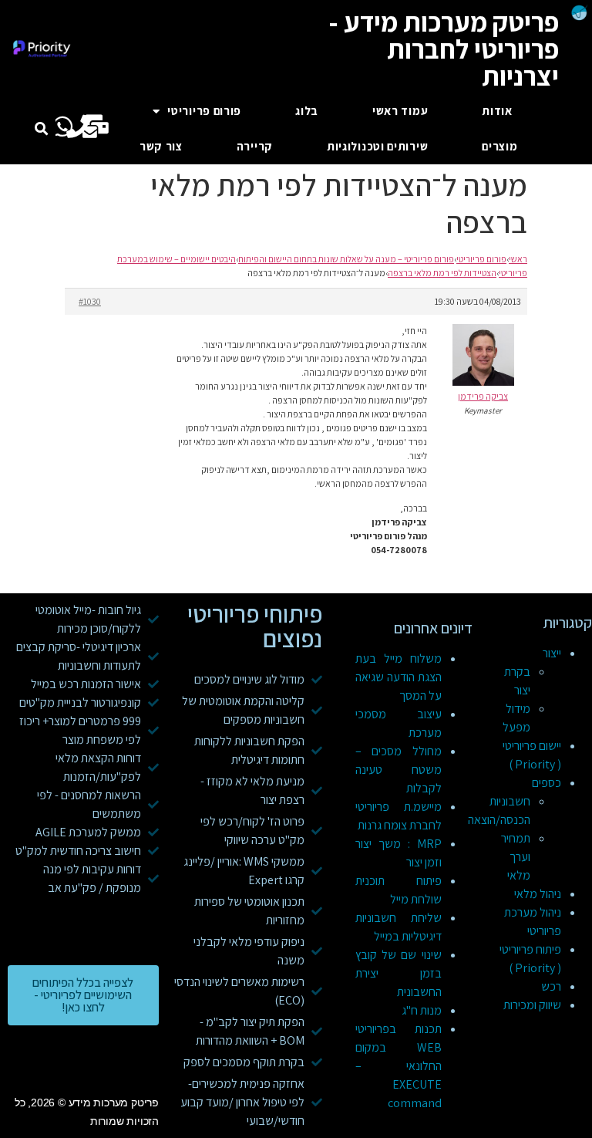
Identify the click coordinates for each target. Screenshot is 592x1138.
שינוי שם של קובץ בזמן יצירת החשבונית (398, 973)
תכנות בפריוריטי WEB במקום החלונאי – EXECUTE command (398, 1066)
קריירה (255, 146)
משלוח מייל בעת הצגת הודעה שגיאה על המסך (398, 677)
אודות (497, 110)
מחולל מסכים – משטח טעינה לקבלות (398, 769)
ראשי (518, 259)
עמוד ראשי (400, 110)
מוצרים (499, 146)
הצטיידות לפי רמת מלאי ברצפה (442, 273)
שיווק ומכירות (532, 1005)
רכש (551, 986)
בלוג (306, 110)
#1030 (90, 301)
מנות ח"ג (422, 1010)
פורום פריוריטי (204, 110)
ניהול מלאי (537, 894)
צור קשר (161, 146)
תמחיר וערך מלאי (515, 856)
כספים (546, 783)
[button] (41, 129)
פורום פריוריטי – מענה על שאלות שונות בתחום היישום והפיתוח (346, 259)
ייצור (552, 653)
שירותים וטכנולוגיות (377, 146)
